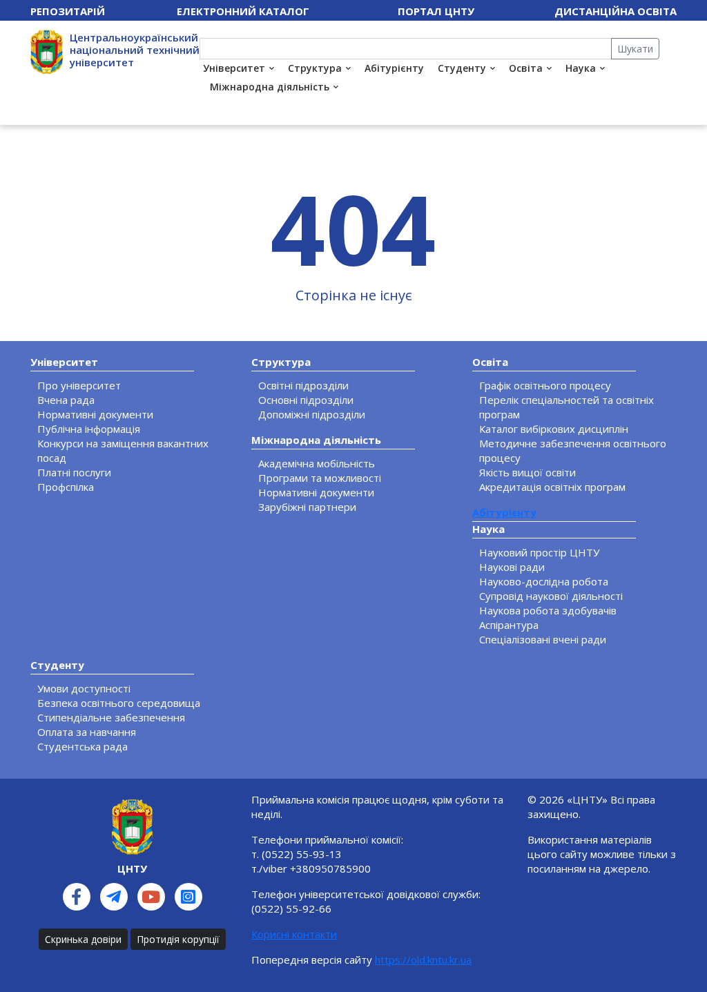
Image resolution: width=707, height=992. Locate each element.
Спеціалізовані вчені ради (542, 639)
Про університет (79, 385)
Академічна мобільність (316, 463)
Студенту (462, 68)
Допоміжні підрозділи (311, 414)
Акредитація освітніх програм (552, 487)
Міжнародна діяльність (269, 86)
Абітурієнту (394, 68)
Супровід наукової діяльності (551, 596)
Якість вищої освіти (527, 472)
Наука (580, 68)
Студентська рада (82, 746)
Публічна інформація (88, 429)
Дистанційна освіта (615, 11)
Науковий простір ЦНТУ (539, 552)
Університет (234, 68)
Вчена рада (66, 400)
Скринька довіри (83, 939)
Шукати (635, 48)
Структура (315, 68)
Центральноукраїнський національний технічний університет (135, 49)
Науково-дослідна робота (543, 581)
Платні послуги (74, 472)
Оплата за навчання (86, 732)
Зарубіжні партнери (307, 507)
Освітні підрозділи (303, 385)
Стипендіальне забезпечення (111, 717)
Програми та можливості (319, 478)
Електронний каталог (243, 11)
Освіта (526, 68)
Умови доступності (83, 688)
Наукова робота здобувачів (548, 610)
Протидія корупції (178, 939)
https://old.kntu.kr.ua (423, 959)
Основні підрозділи (306, 400)
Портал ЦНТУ (436, 11)
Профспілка (65, 487)
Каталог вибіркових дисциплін (553, 429)
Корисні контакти (294, 934)
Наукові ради (512, 567)
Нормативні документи (95, 414)
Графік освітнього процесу (545, 385)
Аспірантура (509, 625)
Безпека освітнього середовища (118, 703)
